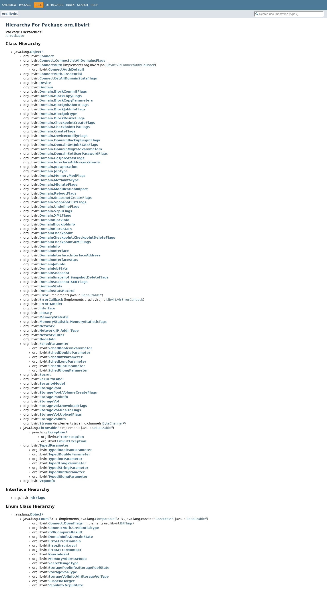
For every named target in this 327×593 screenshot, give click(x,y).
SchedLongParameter (67, 361)
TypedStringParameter (68, 467)
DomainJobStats (53, 268)
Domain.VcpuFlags (55, 211)
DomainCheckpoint (56, 233)
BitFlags (37, 498)
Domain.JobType (53, 171)
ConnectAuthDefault (66, 69)
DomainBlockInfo (54, 220)
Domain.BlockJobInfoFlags (62, 109)
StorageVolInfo (52, 419)
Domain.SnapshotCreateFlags (65, 197)
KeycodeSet (58, 554)
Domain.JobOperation (58, 167)
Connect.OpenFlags (65, 523)
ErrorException (70, 437)
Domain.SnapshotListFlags (62, 202)
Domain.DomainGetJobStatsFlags (68, 144)
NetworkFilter (51, 335)
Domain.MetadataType (59, 180)
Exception (56, 432)
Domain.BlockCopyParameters (66, 100)
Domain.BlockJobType (58, 114)
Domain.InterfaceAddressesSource (70, 162)
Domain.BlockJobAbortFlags (64, 105)
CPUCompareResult (65, 532)
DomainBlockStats (55, 229)
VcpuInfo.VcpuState (65, 585)
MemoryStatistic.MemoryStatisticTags (73, 321)
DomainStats (50, 286)
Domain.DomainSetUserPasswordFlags (73, 153)
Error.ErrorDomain (64, 541)
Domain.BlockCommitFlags (63, 91)
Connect (46, 56)
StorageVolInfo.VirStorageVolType (78, 576)
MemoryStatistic (54, 317)
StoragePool (50, 388)
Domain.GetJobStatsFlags (61, 158)
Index (70, 4)
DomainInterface (54, 251)
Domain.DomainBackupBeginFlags (69, 140)
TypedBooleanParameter (70, 450)
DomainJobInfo (52, 264)
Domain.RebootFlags (57, 193)
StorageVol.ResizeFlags (60, 410)
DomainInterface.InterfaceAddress (69, 255)
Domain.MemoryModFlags (62, 175)
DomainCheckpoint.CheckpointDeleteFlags (77, 237)
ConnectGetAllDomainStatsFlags (68, 78)
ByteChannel (112, 423)
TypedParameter (54, 445)
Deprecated (54, 4)
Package (25, 4)
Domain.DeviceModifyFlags (63, 136)
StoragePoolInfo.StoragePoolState (78, 567)
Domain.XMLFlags (55, 215)
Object (35, 52)
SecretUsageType (63, 563)
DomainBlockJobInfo (57, 224)
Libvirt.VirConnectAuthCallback (130, 65)
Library (45, 313)
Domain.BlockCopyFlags (60, 96)
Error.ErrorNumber (64, 550)
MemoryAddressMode (67, 559)
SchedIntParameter (65, 357)
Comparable (105, 519)
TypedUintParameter (66, 472)
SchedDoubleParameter (69, 352)
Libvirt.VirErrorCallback (124, 299)
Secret (45, 374)
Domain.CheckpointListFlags (64, 127)
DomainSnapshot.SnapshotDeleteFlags (73, 277)
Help (94, 4)
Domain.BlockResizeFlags (62, 118)
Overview (9, 4)
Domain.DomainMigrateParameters (70, 149)
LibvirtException (71, 441)
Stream (45, 423)
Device (45, 83)
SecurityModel (52, 383)
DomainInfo (49, 246)
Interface (47, 308)
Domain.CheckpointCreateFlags (67, 122)
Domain (46, 87)
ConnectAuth (50, 65)
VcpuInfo (47, 481)
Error (43, 295)
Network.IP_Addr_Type (59, 330)
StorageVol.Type (62, 572)
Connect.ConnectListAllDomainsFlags (72, 60)
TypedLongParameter (67, 463)
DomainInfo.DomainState (70, 536)
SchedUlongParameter (68, 370)
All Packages (15, 35)
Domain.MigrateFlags (58, 184)
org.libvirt (10, 13)
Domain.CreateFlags (57, 131)
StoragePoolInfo (53, 397)
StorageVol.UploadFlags (60, 414)
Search (82, 4)
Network (46, 326)
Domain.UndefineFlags (59, 206)
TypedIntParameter (65, 459)
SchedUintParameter (66, 366)
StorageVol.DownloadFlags (63, 406)
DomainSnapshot (54, 273)
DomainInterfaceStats (58, 260)
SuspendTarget (61, 581)
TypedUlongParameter (68, 476)
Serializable (90, 295)
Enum (44, 519)
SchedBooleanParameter (70, 348)
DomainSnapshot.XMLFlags (63, 282)
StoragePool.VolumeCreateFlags (68, 392)
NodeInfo (47, 339)
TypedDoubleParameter (69, 454)
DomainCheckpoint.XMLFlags (65, 242)
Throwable (48, 428)
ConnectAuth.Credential (60, 74)
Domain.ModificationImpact (63, 189)
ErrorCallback (51, 299)
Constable (163, 519)
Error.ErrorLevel (62, 545)
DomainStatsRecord (57, 290)
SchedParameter (54, 343)
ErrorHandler (51, 304)
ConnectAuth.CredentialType (73, 528)
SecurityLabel (51, 379)
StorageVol (49, 401)
